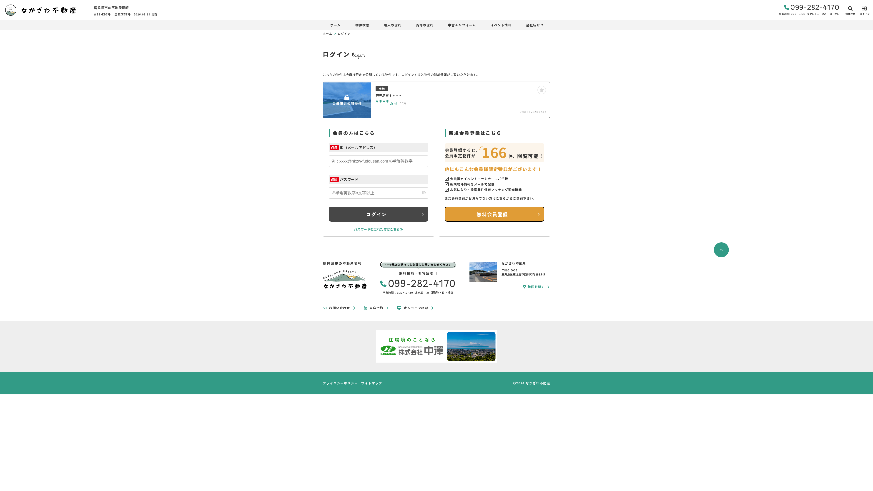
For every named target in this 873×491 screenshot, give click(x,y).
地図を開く (536, 286)
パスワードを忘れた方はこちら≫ (378, 229)
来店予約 (376, 308)
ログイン (376, 214)
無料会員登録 (492, 214)
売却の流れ (424, 25)
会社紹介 (533, 25)
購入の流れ (392, 25)
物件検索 (362, 25)
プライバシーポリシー (340, 383)
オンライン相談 (416, 308)
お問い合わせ (339, 308)
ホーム (335, 25)
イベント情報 (501, 25)
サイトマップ (371, 383)
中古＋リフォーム (462, 25)
